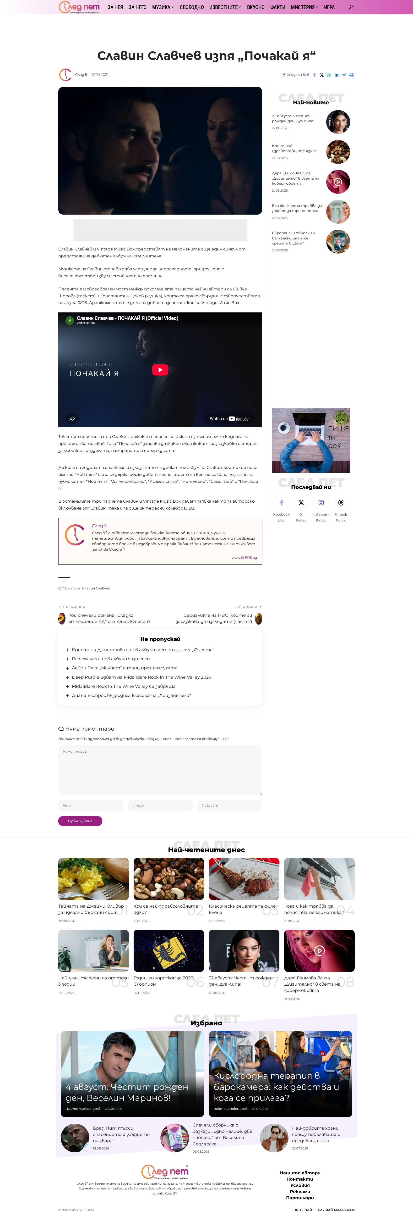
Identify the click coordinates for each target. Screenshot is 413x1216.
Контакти (300, 1179)
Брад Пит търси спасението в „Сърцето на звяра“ (121, 1134)
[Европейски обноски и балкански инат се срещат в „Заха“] (338, 242)
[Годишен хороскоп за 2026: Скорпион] (169, 951)
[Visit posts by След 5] (65, 75)
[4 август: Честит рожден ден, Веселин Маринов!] (132, 1074)
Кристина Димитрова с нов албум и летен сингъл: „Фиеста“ (143, 649)
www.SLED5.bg (244, 557)
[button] (351, 7)
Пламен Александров (83, 1109)
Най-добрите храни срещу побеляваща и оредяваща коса (316, 1134)
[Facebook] (281, 509)
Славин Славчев (96, 588)
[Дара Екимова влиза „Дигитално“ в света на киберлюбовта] (338, 182)
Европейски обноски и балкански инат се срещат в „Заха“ (293, 238)
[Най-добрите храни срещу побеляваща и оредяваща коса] (274, 1138)
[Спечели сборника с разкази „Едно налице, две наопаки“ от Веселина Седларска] (174, 1138)
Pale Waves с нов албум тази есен (111, 658)
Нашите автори (300, 1173)
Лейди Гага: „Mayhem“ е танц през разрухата (125, 668)
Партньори (300, 1197)
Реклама (300, 1191)
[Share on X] (321, 75)
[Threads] (340, 509)
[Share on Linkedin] (336, 75)
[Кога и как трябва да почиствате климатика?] (319, 879)
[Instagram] (321, 509)
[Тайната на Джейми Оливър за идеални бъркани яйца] (93, 879)
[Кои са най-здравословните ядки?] (338, 152)
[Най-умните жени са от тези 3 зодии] (93, 951)
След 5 (81, 74)
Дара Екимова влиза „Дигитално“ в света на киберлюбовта (295, 178)
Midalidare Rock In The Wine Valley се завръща (124, 686)
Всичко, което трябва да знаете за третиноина (297, 208)
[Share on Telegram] (344, 75)
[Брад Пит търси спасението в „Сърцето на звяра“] (75, 1138)
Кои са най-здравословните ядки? (294, 148)
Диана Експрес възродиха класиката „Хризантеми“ (131, 695)
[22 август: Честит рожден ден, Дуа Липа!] (338, 122)
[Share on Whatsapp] (329, 75)
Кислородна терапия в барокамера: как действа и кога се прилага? (276, 1086)
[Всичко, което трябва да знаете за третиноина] (338, 212)
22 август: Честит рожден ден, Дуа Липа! (293, 118)
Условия (300, 1185)
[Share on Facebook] (314, 75)
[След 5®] (79, 7)
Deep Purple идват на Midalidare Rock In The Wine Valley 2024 (142, 677)
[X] (301, 509)
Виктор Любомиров (231, 1109)
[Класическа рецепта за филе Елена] (244, 879)
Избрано (207, 1023)
